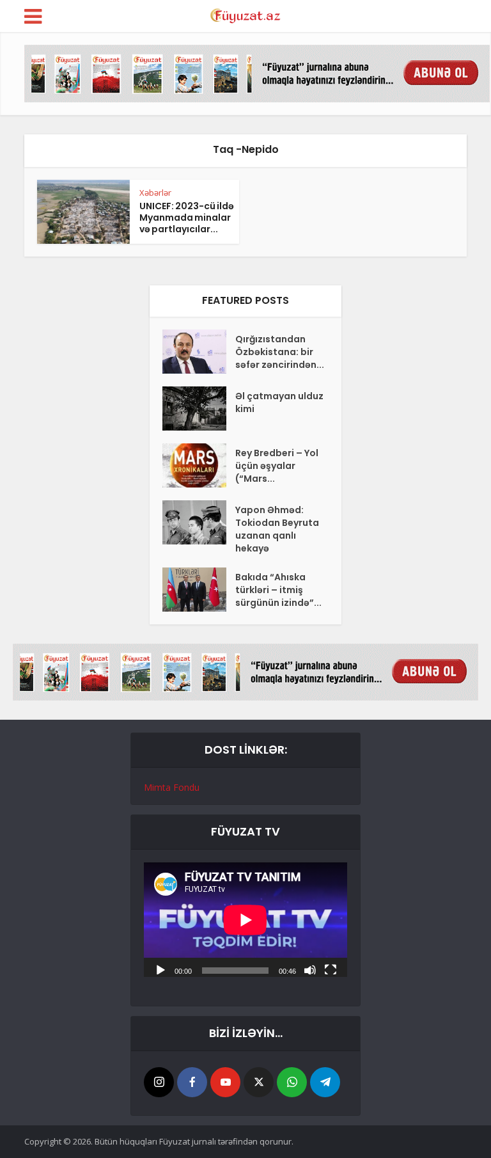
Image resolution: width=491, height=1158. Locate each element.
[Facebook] (192, 1082)
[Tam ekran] (330, 969)
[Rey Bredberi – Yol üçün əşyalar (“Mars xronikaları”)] (198, 465)
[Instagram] (159, 1082)
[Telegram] (325, 1082)
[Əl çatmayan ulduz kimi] (198, 408)
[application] (245, 919)
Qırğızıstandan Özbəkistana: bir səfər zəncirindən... (279, 352)
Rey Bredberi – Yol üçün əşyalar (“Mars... (276, 466)
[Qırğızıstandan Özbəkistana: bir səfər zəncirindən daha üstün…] (198, 351)
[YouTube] (225, 1082)
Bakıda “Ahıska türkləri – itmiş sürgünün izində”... (278, 590)
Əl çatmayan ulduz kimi (279, 402)
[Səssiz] (310, 969)
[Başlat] (160, 969)
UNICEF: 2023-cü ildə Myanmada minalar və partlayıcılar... (186, 217)
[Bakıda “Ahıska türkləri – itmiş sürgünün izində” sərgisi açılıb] (198, 589)
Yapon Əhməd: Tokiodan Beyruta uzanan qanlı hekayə (277, 529)
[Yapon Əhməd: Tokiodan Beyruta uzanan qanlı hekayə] (198, 522)
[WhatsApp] (292, 1082)
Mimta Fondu (171, 787)
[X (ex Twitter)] (259, 1082)
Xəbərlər (155, 192)
